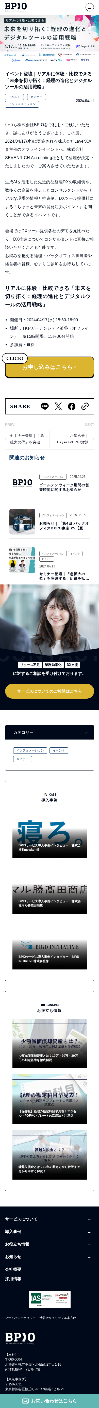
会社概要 (13, 1269)
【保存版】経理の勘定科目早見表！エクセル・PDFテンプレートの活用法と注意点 (47, 1113)
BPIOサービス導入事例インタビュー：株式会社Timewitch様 (50, 847)
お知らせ (13, 1256)
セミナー (36, 97)
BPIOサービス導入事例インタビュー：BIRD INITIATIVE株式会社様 (49, 959)
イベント (14, 97)
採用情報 (13, 1278)
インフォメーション (22, 104)
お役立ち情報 (17, 1244)
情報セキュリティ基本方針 (58, 1318)
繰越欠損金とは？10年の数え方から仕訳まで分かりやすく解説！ (49, 1169)
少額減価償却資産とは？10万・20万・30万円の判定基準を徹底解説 (48, 1058)
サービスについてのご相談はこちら (49, 691)
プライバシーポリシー (20, 1318)
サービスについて (21, 1219)
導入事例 (13, 1231)
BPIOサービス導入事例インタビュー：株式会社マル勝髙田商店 (50, 903)
